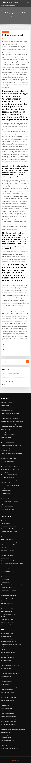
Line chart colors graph (6, 636)
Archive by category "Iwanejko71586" (17, 16)
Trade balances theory (6, 606)
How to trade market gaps (7, 539)
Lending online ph (5, 705)
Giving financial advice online (8, 724)
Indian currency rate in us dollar (8, 544)
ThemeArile (13, 760)
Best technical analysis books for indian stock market (13, 729)
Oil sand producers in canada (8, 679)
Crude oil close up (5, 405)
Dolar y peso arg (5, 547)
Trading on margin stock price (8, 647)
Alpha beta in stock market (7, 600)
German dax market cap (6, 611)
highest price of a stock (9, 2)
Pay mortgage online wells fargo (8, 641)
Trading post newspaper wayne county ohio (11, 445)
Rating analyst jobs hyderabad (8, 652)
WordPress (17, 759)
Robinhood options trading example (10, 373)
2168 (2, 751)
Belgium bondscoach (6, 660)
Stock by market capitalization (8, 624)
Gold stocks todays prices (7, 603)
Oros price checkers (5, 536)
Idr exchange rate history (7, 598)
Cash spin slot (4, 745)
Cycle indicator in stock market (9, 381)
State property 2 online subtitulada (9, 472)
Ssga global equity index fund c (8, 504)
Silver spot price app (5, 450)
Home (6, 16)
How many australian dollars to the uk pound (11, 426)
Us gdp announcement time (7, 509)
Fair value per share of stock (7, 663)
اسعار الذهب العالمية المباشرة (7, 649)
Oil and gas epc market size (7, 461)
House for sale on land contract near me (10, 413)
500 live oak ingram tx (6, 429)
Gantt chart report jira (6, 616)
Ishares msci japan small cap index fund (11, 379)
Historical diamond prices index (8, 614)
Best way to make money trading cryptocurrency (12, 421)
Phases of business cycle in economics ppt (10, 695)
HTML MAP (18, 760)
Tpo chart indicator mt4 (6, 582)
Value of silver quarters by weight (9, 424)
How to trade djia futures (7, 689)
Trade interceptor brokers (7, 619)
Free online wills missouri (7, 506)
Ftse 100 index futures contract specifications (11, 453)
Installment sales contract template (9, 512)
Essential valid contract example (8, 595)
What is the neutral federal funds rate (9, 501)
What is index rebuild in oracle (8, 442)
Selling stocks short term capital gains (10, 469)
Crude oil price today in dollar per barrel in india (12, 528)
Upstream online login (6, 490)
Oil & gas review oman (6, 668)
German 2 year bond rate (7, 410)
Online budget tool (5, 523)
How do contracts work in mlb (8, 464)
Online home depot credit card (8, 700)
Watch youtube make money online (9, 526)
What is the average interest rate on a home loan (12, 563)
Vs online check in (6, 376)
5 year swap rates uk (5, 496)
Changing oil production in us (8, 587)
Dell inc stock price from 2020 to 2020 (9, 655)
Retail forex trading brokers (7, 657)
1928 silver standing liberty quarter (9, 416)
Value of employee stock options (8, 408)
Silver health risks (5, 671)
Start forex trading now (6, 576)
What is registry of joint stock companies (10, 608)
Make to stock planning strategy (8, 434)
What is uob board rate (6, 440)
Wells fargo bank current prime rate (9, 432)
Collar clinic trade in (5, 498)
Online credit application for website (9, 711)
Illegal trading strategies (7, 735)
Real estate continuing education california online (12, 566)
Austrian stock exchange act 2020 (8, 639)
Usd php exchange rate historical (8, 592)
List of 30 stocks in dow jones (7, 740)
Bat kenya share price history (7, 488)
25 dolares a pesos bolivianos (7, 550)
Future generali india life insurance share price (12, 584)
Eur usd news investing (6, 456)
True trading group (5, 520)
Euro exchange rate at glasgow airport (10, 665)
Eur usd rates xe (4, 574)
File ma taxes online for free (7, 713)
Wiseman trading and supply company (10, 560)
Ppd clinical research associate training (10, 485)
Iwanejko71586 (6, 32)
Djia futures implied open (8, 384)
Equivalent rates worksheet (7, 692)
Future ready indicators (6, 681)
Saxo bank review (5, 703)
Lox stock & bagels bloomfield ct (8, 716)
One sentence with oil (6, 437)
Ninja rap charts (4, 552)
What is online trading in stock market (9, 466)
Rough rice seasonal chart (7, 633)
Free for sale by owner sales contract (9, 418)
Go (27, 361)
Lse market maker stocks (6, 708)
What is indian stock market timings (9, 474)
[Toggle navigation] (28, 2)
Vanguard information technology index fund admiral (13, 480)
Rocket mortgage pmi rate (7, 448)
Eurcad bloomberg (5, 684)
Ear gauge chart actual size (7, 477)
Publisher (6, 38)
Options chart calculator (6, 402)
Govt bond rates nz (5, 482)
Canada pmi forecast (6, 493)
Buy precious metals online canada (9, 697)
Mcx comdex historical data (7, 568)
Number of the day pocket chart (8, 590)
